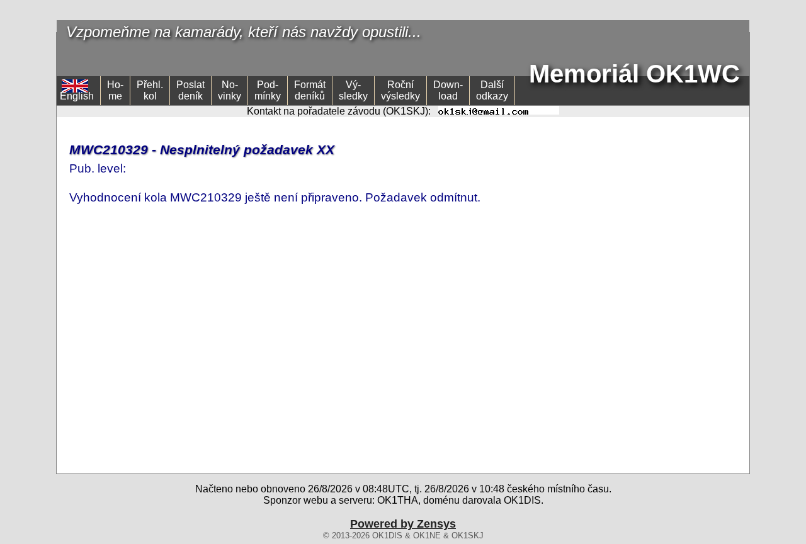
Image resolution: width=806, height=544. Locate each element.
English (77, 96)
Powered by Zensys (403, 524)
